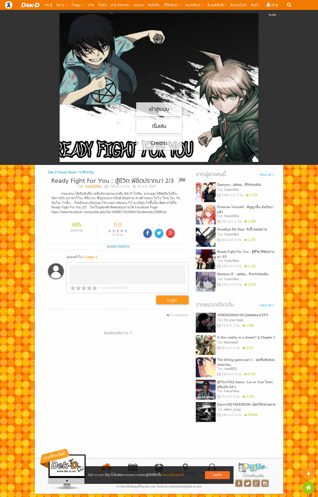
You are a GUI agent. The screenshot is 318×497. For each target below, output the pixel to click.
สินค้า (255, 4)
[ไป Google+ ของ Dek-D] (256, 483)
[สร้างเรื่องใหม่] (309, 474)
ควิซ (91, 4)
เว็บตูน (76, 4)
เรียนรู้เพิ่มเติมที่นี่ (173, 475)
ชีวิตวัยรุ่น (171, 4)
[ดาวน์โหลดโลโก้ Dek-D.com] (63, 469)
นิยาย (60, 4)
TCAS (102, 4)
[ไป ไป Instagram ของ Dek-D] (265, 483)
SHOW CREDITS (118, 246)
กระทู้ (48, 4)
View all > (266, 175)
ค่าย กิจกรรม (120, 4)
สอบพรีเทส (193, 4)
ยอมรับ (217, 475)
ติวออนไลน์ (238, 4)
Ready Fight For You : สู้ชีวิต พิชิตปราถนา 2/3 (112, 181)
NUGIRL (154, 4)
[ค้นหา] (289, 5)
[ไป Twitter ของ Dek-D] (247, 483)
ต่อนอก (139, 4)
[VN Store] (309, 488)
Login (172, 300)
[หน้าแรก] (30, 5)
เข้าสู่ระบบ (273, 9)
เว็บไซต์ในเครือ (253, 476)
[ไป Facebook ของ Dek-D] (239, 483)
